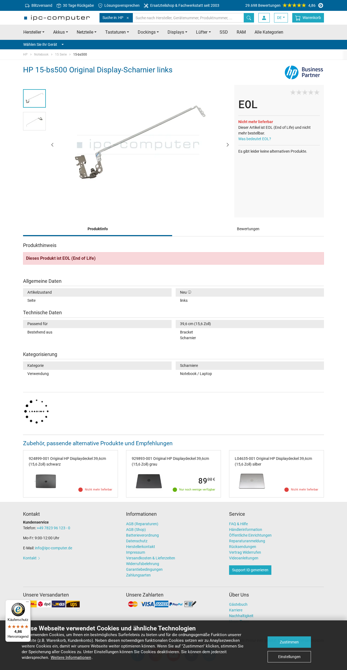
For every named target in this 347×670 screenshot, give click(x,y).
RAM (241, 32)
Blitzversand (41, 5)
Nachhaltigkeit (241, 616)
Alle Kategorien (269, 32)
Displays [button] (176, 32)
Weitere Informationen (71, 657)
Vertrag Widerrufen (245, 552)
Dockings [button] (147, 32)
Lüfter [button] (201, 32)
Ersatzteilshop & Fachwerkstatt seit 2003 (184, 5)
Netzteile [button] (85, 32)
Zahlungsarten (138, 575)
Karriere (235, 610)
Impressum (135, 552)
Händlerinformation (245, 529)
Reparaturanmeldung (247, 541)
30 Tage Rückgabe (78, 5)
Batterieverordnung (142, 535)
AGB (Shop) (136, 529)
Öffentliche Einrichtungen (250, 535)
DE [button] (279, 17)
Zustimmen (289, 642)
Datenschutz (136, 541)
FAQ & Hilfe (238, 524)
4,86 (280, 5)
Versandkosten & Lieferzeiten (150, 558)
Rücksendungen (242, 546)
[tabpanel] (140, 144)
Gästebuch (238, 604)
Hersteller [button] (32, 32)
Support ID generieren (250, 570)
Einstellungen (289, 657)
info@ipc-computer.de (53, 548)
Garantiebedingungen (144, 569)
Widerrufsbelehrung (142, 564)
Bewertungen (248, 229)
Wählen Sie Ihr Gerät (40, 44)
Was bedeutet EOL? (254, 139)
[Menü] (27, 603)
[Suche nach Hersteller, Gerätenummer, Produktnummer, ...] (249, 18)
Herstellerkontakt (140, 546)
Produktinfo (98, 229)
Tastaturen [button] (115, 32)
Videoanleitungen (243, 558)
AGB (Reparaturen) (142, 524)
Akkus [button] (59, 32)
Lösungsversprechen (122, 5)
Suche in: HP (112, 17)
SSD (224, 32)
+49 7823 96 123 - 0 (53, 528)
